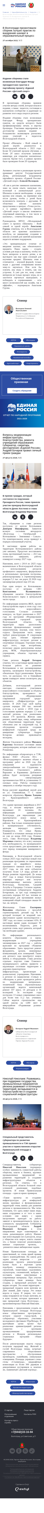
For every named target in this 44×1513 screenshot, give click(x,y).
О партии (8, 1410)
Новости (33, 12)
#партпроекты (32, 363)
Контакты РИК (30, 1414)
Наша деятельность (19, 12)
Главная (6, 12)
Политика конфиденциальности (22, 1471)
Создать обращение (22, 391)
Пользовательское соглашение (22, 1469)
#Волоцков (30, 340)
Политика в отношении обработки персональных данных (22, 1474)
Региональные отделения (10, 1415)
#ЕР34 (13, 340)
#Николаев (30, 1382)
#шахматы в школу (22, 346)
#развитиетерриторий (22, 1387)
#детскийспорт (13, 363)
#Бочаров (30, 1063)
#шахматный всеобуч (22, 357)
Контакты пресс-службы (11, 1421)
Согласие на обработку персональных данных (22, 1477)
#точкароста (22, 352)
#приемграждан (22, 1068)
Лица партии (29, 1410)
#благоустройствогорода (22, 1393)
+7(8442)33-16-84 (22, 1432)
